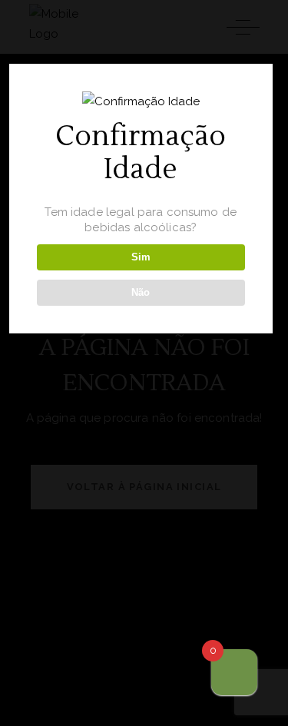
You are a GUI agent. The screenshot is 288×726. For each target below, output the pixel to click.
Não (140, 292)
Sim (141, 257)
